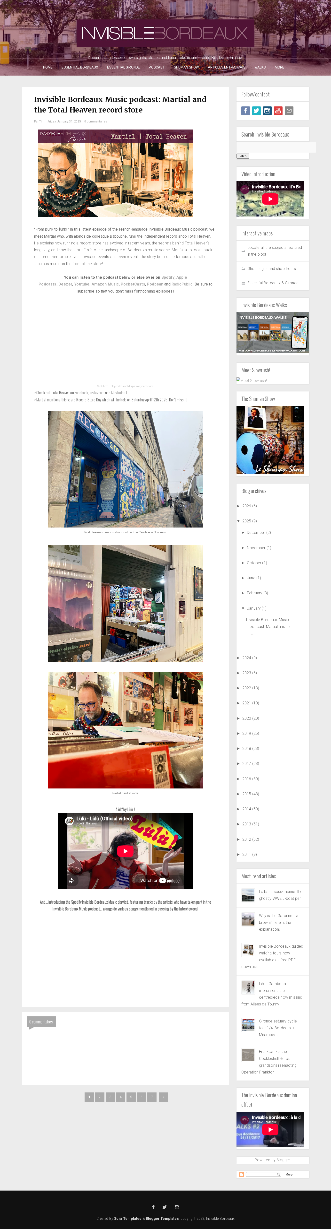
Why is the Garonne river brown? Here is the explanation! (280, 922)
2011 (247, 854)
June (251, 578)
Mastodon (118, 393)
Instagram (97, 393)
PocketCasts (133, 284)
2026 (247, 506)
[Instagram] (267, 110)
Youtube (81, 284)
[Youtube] (278, 110)
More (277, 67)
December (256, 532)
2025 (247, 521)
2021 (247, 703)
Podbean (155, 284)
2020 (247, 718)
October (254, 563)
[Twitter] (256, 110)
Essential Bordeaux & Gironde (273, 283)
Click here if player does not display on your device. (125, 386)
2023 (247, 673)
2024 (247, 658)
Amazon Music (105, 284)
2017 (247, 763)
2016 (247, 779)
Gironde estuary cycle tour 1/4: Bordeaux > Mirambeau (278, 1028)
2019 (247, 733)
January (254, 608)
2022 (247, 688)
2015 (247, 794)
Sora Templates (127, 1219)
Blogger (283, 1160)
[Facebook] (245, 110)
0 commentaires (95, 121)
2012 (247, 839)
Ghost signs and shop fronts (271, 268)
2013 (247, 824)
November (256, 547)
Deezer (65, 284)
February (255, 593)
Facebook (81, 393)
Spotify (167, 277)
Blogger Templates (162, 1219)
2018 (247, 748)
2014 (247, 809)
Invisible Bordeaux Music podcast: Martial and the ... (269, 626)
